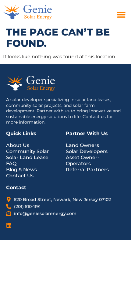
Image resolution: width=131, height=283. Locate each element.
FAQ (11, 163)
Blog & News (21, 169)
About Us (17, 145)
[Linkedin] (9, 225)
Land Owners (82, 145)
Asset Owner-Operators (82, 160)
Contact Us (20, 176)
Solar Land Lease (27, 157)
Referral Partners (87, 169)
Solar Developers (87, 151)
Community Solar (27, 151)
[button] (121, 14)
